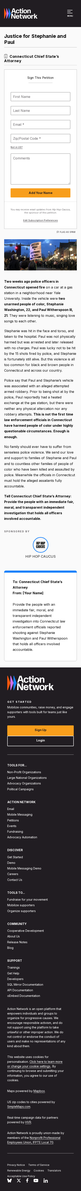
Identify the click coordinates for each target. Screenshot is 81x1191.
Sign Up (41, 729)
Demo (11, 862)
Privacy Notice (16, 1164)
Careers (12, 874)
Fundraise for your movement (27, 899)
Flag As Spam (67, 232)
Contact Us (14, 879)
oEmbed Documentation (23, 995)
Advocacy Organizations (24, 783)
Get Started (15, 857)
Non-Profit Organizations (24, 772)
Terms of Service (38, 1164)
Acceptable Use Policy (21, 1175)
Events (11, 825)
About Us (13, 936)
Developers (15, 978)
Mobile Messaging (19, 814)
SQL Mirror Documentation (25, 984)
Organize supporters (21, 910)
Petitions (13, 820)
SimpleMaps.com (18, 1106)
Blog (10, 947)
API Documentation (20, 990)
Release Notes (17, 942)
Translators (54, 1170)
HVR (28, 1122)
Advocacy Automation (22, 837)
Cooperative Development (25, 930)
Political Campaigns (20, 789)
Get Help (13, 973)
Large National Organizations (27, 777)
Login (40, 740)
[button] (70, 15)
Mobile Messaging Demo (24, 868)
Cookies (39, 1170)
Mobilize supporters (21, 905)
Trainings (13, 967)
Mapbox (39, 1091)
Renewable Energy (18, 1170)
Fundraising (15, 831)
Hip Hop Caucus (40, 556)
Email (10, 809)
